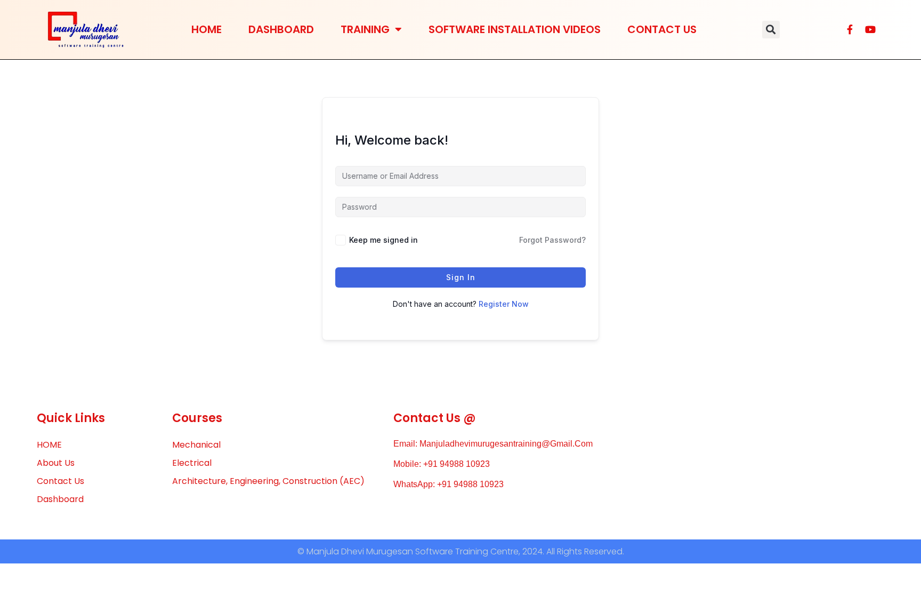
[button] (771, 29)
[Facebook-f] (850, 29)
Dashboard (281, 29)
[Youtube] (870, 29)
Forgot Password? (552, 239)
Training (365, 29)
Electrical (192, 463)
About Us (56, 463)
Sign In (460, 277)
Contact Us (662, 29)
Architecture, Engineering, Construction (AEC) (268, 481)
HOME (206, 29)
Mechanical (196, 445)
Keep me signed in (383, 239)
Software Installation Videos (515, 29)
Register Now (504, 303)
